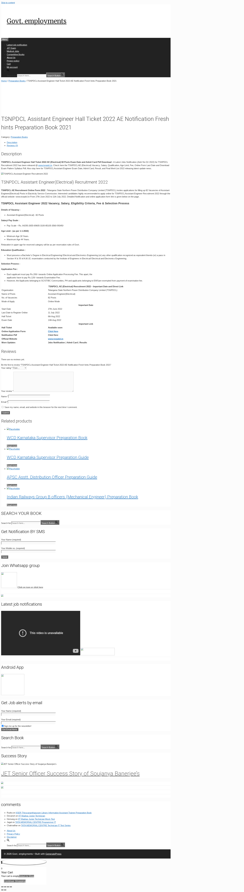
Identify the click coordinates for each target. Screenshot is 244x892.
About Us (11, 57)
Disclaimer (12, 837)
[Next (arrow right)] (5, 889)
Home (4, 81)
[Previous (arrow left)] (2, 889)
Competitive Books (15, 54)
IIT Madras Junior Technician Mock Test (36, 819)
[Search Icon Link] (8, 71)
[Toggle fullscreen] (8, 886)
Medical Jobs (13, 51)
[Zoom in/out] (11, 886)
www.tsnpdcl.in (45, 165)
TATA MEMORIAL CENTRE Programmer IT (35, 822)
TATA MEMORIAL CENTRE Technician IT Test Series (46, 825)
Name (4, 396)
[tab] (89, 142)
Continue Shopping (15, 881)
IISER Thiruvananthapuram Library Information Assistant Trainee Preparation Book (54, 813)
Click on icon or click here (30, 587)
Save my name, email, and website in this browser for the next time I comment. (41, 407)
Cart (9, 64)
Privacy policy (13, 61)
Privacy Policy (13, 834)
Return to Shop (26, 876)
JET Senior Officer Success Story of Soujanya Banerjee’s (70, 773)
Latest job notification (17, 45)
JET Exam (11, 48)
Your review (7, 391)
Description (12, 142)
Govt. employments (37, 21)
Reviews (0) (12, 145)
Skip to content (8, 2)
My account (12, 67)
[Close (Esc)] (2, 886)
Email (4, 402)
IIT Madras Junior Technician (31, 816)
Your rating (6, 368)
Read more (12, 446)
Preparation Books (17, 81)
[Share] (5, 886)
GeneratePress (53, 854)
